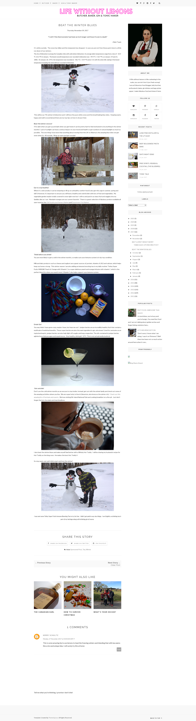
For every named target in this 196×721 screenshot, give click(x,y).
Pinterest (145, 109)
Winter (88, 549)
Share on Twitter (81, 543)
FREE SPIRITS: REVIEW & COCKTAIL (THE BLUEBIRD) (149, 164)
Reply (119, 649)
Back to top (155, 718)
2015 (132, 283)
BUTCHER (45, 3)
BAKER (55, 3)
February (135, 273)
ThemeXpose (53, 718)
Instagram (133, 118)
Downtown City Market (80, 202)
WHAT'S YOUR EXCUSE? (105, 612)
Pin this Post (101, 543)
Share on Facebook (58, 543)
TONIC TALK (144, 174)
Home (36, 3)
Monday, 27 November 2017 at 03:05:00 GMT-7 (59, 639)
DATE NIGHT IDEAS (146, 154)
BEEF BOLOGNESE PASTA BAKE (149, 145)
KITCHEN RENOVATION (146, 330)
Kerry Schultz (50, 635)
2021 (132, 218)
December (136, 235)
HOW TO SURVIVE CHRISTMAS (72, 613)
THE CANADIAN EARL (44, 612)
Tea (84, 549)
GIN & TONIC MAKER (69, 3)
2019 (132, 225)
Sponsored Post (76, 549)
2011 (132, 296)
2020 (132, 222)
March (134, 269)
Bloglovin (133, 109)
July (133, 263)
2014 (132, 286)
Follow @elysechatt (145, 192)
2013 (132, 290)
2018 (132, 229)
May (133, 266)
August (135, 259)
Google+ (156, 109)
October (135, 253)
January (135, 276)
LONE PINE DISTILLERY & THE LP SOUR (149, 134)
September (136, 256)
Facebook (145, 118)
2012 (132, 293)
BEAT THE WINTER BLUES (141, 249)
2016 (132, 279)
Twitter (156, 118)
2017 (132, 232)
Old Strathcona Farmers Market (58, 202)
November (136, 239)
